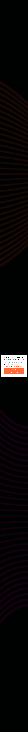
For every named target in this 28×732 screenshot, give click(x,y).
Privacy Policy (7, 366)
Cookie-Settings (14, 372)
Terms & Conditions (18, 366)
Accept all (14, 369)
